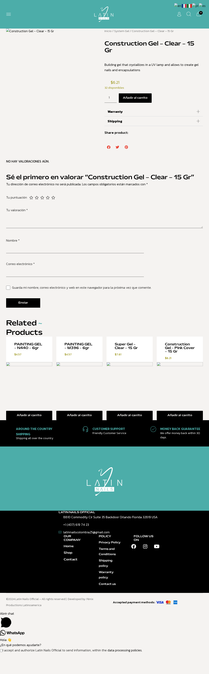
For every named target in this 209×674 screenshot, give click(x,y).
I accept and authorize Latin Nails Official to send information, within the (72, 650)
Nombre (13, 240)
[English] (178, 5)
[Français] (184, 5)
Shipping (115, 121)
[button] (8, 14)
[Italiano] (189, 5)
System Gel (121, 31)
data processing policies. (125, 650)
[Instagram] (145, 546)
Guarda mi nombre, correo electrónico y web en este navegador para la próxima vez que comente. (81, 287)
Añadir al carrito (135, 98)
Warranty (115, 111)
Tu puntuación (17, 197)
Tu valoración (17, 210)
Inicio (108, 31)
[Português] (195, 5)
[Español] (202, 5)
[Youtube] (156, 546)
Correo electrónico (20, 263)
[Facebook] (133, 546)
